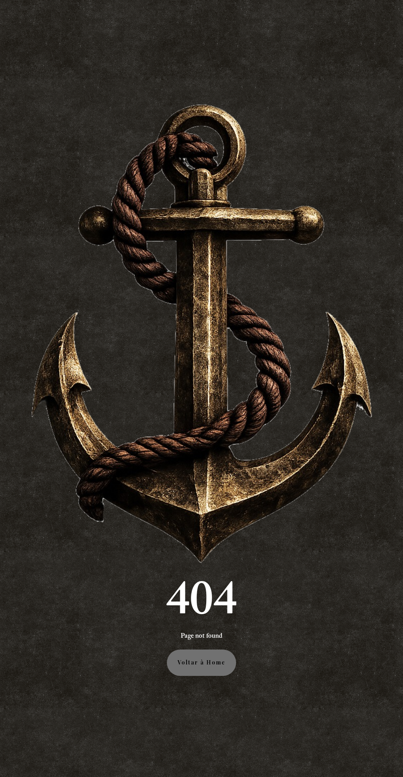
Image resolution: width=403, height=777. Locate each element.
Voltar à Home (201, 662)
